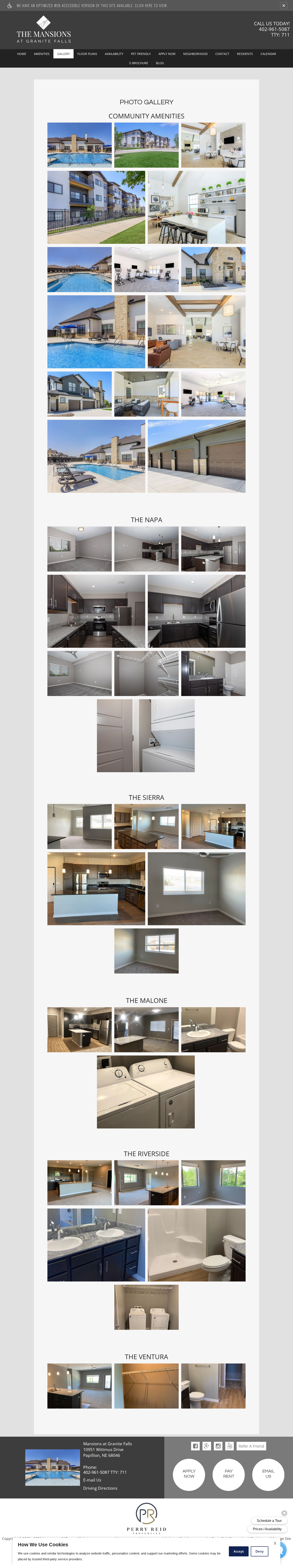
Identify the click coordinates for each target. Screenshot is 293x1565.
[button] (283, 5)
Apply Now (167, 54)
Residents (245, 54)
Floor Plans (87, 54)
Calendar (268, 54)
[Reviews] (229, 1446)
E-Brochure (138, 63)
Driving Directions (100, 1488)
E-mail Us (92, 1480)
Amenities (42, 54)
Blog (160, 63)
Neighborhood (195, 54)
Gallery (63, 54)
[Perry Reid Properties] (146, 1518)
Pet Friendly (141, 54)
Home (21, 54)
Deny (259, 1551)
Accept (239, 1551)
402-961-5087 (274, 31)
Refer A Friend (251, 1446)
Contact (222, 54)
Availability (114, 54)
